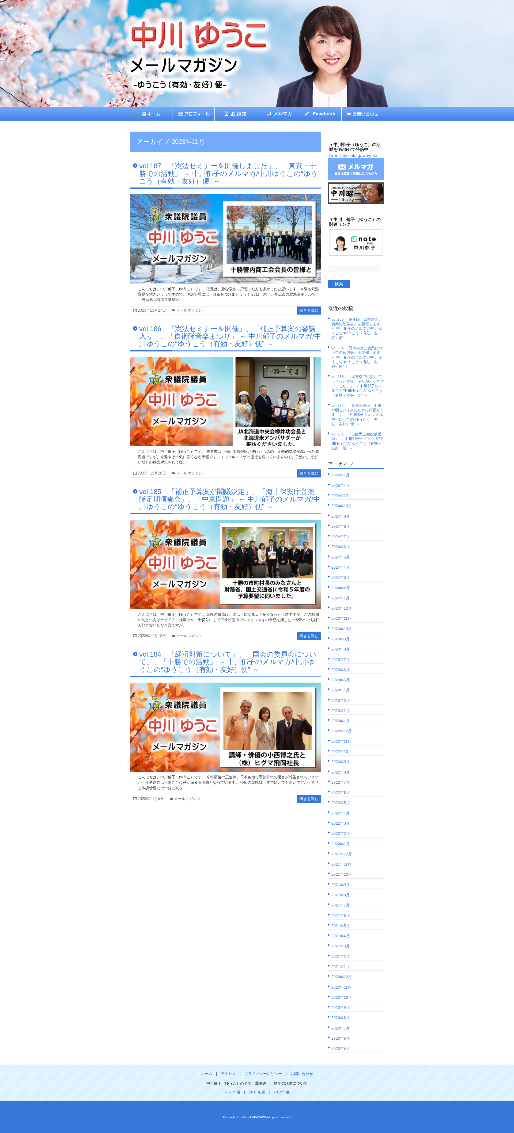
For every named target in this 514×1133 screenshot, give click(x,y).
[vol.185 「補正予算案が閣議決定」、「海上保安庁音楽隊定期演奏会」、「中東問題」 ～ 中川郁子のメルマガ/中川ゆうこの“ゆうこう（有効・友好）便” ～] (225, 522)
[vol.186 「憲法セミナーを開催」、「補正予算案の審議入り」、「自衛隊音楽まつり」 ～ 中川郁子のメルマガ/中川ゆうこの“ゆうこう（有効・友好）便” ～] (225, 359)
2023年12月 (341, 608)
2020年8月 (340, 1018)
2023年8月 (340, 649)
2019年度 (282, 1092)
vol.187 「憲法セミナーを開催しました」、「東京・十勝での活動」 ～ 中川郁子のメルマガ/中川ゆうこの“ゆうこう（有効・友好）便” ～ (228, 173)
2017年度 (232, 1092)
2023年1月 (340, 721)
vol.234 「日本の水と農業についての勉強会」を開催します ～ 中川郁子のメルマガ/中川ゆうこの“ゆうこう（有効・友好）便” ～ (356, 357)
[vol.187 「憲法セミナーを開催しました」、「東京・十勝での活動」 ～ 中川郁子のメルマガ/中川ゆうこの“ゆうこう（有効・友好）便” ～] (225, 196)
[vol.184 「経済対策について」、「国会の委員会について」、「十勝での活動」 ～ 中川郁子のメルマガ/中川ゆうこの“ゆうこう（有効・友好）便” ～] (225, 685)
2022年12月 (341, 731)
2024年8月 (340, 526)
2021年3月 (340, 946)
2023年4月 (340, 690)
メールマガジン (189, 310)
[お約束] (236, 114)
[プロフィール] (193, 114)
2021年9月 (340, 885)
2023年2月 (340, 711)
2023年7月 (340, 659)
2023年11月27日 (152, 310)
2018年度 (257, 1092)
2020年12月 (341, 977)
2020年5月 (340, 1048)
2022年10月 (341, 751)
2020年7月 (340, 1028)
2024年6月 (340, 547)
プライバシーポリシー (263, 1073)
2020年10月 (341, 997)
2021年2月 (340, 956)
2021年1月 (340, 966)
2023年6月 (340, 670)
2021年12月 (341, 854)
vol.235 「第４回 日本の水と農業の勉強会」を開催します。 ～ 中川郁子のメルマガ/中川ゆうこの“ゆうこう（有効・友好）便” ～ (357, 328)
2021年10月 (341, 874)
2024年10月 (341, 506)
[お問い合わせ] (363, 114)
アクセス (228, 1073)
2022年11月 (341, 741)
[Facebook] (320, 114)
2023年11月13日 (152, 636)
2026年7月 (340, 475)
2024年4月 (340, 567)
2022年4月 (340, 813)
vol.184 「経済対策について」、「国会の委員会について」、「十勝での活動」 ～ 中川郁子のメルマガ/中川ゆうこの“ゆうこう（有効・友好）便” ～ (227, 661)
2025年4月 (340, 485)
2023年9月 (340, 639)
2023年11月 (341, 618)
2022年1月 (340, 844)
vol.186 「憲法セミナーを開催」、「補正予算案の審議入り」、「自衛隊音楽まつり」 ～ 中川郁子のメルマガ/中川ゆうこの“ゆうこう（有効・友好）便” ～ (230, 336)
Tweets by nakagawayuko (352, 155)
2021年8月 (340, 895)
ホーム (206, 1073)
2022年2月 (340, 833)
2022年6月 (340, 792)
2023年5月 (340, 680)
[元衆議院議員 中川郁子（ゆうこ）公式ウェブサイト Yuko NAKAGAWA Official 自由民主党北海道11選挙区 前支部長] (186, 25)
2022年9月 (340, 762)
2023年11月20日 (152, 473)
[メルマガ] (278, 114)
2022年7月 (340, 782)
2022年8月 (340, 772)
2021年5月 (340, 926)
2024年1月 (340, 598)
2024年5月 (340, 557)
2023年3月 (340, 700)
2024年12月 (341, 495)
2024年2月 (340, 588)
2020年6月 (340, 1038)
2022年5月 (340, 803)
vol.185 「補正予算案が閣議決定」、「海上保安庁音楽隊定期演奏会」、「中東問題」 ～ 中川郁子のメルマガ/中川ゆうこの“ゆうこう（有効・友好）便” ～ (229, 499)
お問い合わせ (301, 1073)
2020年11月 (341, 987)
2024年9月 (340, 516)
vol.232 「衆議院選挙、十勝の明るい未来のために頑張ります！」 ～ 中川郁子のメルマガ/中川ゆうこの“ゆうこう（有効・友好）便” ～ (357, 414)
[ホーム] (151, 114)
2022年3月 (340, 823)
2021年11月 (341, 864)
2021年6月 (340, 915)
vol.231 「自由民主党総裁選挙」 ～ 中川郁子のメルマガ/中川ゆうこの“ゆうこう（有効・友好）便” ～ (357, 441)
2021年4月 (340, 936)
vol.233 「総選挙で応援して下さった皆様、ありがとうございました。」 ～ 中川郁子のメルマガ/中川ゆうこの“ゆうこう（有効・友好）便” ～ (357, 385)
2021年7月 (340, 905)
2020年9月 (340, 1007)
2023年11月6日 (151, 799)
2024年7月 (340, 536)
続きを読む (309, 310)
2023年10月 (341, 629)
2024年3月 (340, 577)
